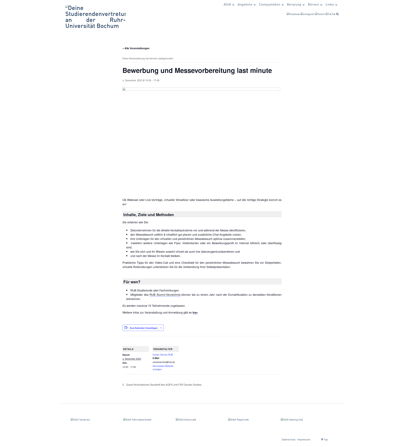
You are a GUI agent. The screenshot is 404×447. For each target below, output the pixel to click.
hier (195, 312)
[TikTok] (331, 14)
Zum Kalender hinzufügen (144, 327)
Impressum (303, 439)
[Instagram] (307, 14)
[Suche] (337, 14)
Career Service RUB (163, 354)
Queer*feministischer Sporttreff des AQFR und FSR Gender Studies (163, 384)
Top (325, 439)
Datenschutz (288, 439)
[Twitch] (320, 14)
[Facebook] (293, 14)
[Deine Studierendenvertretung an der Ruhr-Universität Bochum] (95, 17)
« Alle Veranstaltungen (135, 48)
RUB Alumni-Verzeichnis (164, 294)
